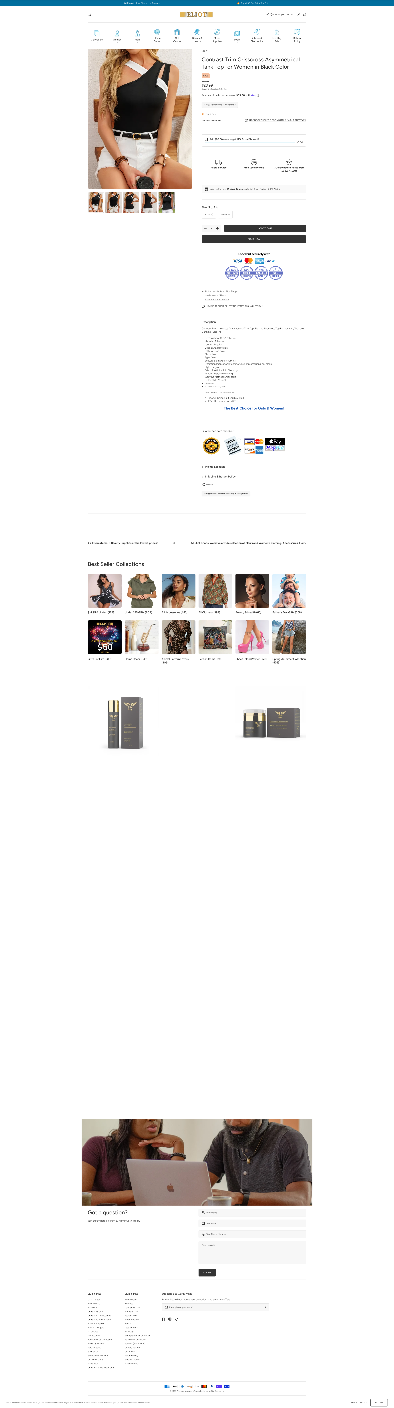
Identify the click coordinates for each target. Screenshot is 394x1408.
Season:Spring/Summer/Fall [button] (220, 360)
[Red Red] (144, 925)
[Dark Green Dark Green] (133, 925)
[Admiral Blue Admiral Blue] (119, 844)
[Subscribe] (265, 1307)
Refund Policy (131, 1355)
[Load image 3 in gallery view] (131, 202)
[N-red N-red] (267, 930)
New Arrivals (94, 1303)
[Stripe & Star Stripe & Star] (243, 931)
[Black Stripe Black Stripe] (96, 852)
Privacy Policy (131, 1363)
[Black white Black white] (164, 844)
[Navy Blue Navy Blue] (127, 925)
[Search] (89, 14)
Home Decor (131, 1299)
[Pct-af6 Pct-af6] (169, 944)
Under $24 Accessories (99, 1315)
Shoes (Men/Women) (98, 1355)
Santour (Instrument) (135, 1343)
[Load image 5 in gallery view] (167, 202)
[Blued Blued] (218, 939)
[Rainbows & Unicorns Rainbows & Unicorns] (274, 845)
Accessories (94, 1335)
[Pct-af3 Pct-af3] (175, 944)
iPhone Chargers (96, 1327)
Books (128, 1323)
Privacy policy (359, 1402)
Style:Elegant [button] (212, 367)
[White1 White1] (224, 939)
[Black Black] (96, 845)
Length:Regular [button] (213, 344)
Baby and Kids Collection (100, 1339)
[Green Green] (107, 852)
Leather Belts (131, 1327)
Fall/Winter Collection (135, 1339)
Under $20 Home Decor (99, 1319)
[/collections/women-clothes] (197, 1162)
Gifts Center (94, 1299)
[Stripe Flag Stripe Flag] (243, 938)
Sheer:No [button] (210, 354)
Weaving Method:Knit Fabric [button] (220, 376)
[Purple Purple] (156, 925)
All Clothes (93, 1331)
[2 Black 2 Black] (113, 844)
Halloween (93, 1307)
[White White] (201, 940)
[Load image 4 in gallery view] (149, 202)
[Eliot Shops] (196, 14)
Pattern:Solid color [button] (215, 351)
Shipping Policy (132, 1359)
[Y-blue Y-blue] (249, 938)
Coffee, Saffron (132, 1347)
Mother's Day (131, 1311)
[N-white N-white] (249, 930)
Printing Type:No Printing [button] (219, 373)
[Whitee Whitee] (230, 939)
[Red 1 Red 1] (255, 931)
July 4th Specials (96, 1323)
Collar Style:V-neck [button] (215, 380)
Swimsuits (93, 1351)
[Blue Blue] (107, 844)
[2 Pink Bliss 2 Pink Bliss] (101, 844)
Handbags (130, 1331)
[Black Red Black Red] (255, 938)
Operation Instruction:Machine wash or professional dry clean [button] (238, 363)
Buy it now (254, 239)
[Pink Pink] (90, 844)
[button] (97, 36)
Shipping (205, 89)
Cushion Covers (95, 1359)
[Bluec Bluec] (212, 939)
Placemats (93, 1363)
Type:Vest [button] (210, 357)
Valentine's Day (132, 1307)
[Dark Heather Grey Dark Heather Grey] (138, 925)
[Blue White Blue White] (261, 938)
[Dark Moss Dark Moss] (206, 834)
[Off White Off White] (90, 951)
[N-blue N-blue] (243, 945)
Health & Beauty (96, 1343)
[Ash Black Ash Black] (90, 851)
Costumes (130, 1351)
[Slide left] (298, 1005)
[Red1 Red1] (206, 939)
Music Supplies (132, 1319)
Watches (129, 1303)
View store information (217, 299)
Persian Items (94, 1347)
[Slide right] (304, 1005)
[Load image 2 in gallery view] (113, 202)
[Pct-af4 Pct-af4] (164, 944)
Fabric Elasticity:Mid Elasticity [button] (221, 370)
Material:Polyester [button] (215, 341)
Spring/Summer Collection (138, 1335)
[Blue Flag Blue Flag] (249, 945)
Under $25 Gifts (95, 1311)
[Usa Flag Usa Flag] (237, 938)
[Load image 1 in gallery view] (96, 202)
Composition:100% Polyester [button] (221, 338)
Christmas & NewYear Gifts (101, 1367)
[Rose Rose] (101, 851)
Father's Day (131, 1315)
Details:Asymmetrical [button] (216, 347)
